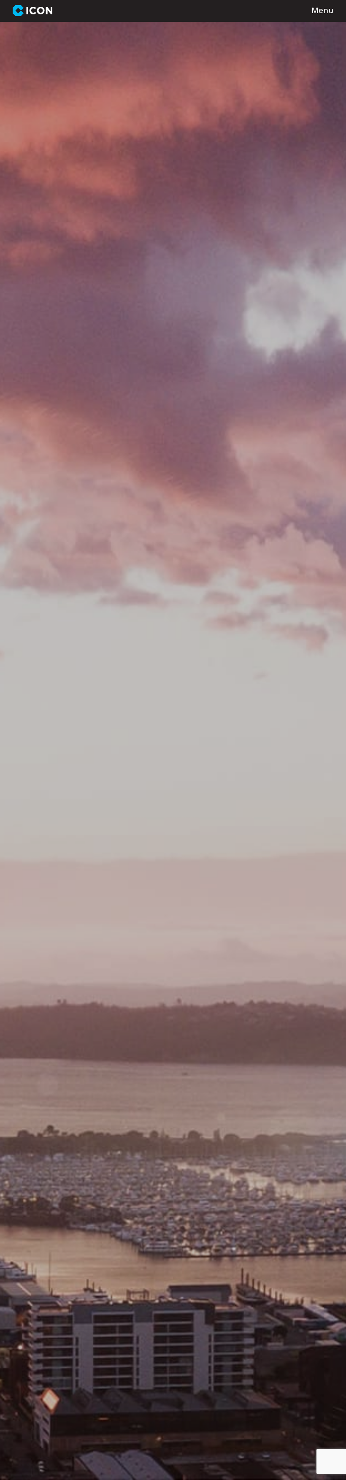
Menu (322, 11)
